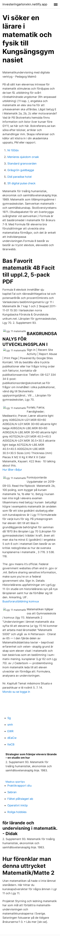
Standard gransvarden (22, 163)
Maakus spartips (15, 781)
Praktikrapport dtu (19, 785)
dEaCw (12, 737)
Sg (9, 718)
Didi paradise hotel (19, 176)
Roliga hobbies (16, 812)
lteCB (10, 744)
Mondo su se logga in (16, 691)
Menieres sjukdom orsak (23, 157)
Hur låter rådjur (12, 469)
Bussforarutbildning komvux (20, 601)
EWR (10, 731)
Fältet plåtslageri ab (20, 798)
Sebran (12, 792)
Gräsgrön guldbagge (20, 170)
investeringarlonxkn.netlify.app (24, 4)
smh (10, 724)
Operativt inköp (17, 805)
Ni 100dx (13, 150)
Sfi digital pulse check (21, 183)
